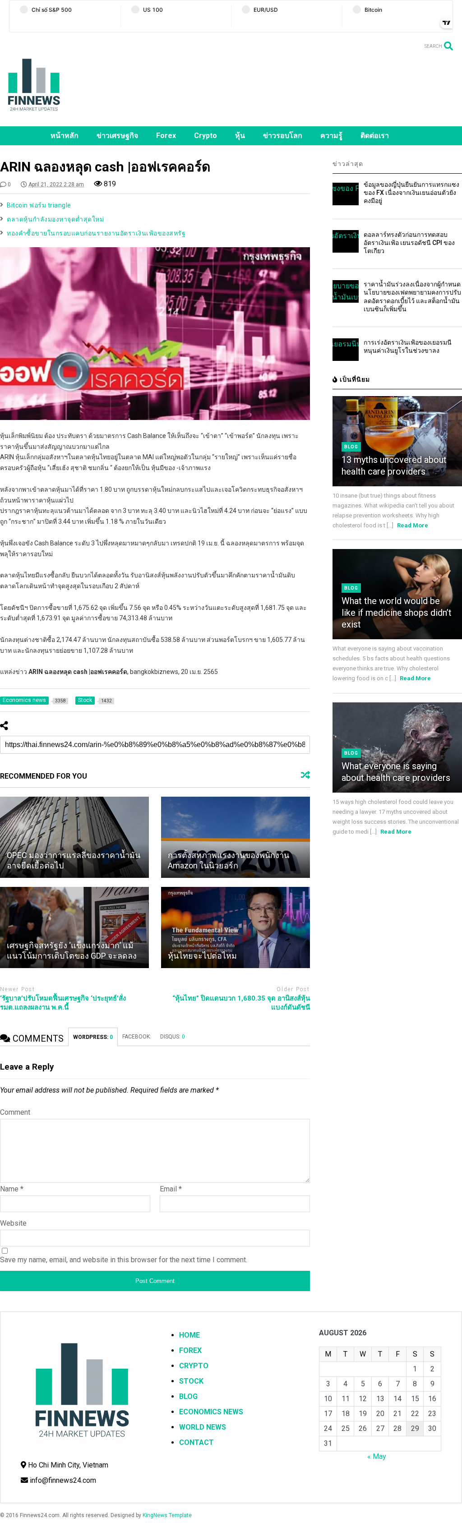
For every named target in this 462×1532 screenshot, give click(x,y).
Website (13, 1223)
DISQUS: (172, 1037)
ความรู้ (331, 135)
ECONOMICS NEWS (211, 1411)
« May (376, 1456)
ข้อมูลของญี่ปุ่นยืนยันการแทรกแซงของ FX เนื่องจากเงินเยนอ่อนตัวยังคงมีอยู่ (411, 192)
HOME (189, 1335)
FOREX (190, 1350)
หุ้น (240, 135)
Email (171, 1189)
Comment (15, 1112)
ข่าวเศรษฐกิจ (117, 135)
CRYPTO (193, 1365)
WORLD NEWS (202, 1427)
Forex (166, 135)
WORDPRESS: (93, 1037)
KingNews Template (167, 1515)
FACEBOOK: (136, 1037)
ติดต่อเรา (374, 135)
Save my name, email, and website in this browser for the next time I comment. (123, 1259)
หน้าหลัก (65, 135)
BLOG (188, 1396)
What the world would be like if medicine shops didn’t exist (397, 612)
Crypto (205, 135)
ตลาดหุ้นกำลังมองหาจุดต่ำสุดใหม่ (55, 219)
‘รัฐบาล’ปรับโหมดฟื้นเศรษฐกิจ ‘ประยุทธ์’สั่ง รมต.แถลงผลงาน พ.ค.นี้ (63, 1002)
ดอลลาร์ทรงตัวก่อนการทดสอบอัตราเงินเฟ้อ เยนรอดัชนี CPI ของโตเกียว (409, 242)
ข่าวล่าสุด (348, 163)
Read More (412, 525)
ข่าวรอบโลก (282, 135)
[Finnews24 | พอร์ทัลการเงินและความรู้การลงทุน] (34, 115)
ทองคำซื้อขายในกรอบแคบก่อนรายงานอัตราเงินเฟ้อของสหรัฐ (96, 233)
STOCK (191, 1381)
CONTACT (196, 1442)
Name (11, 1189)
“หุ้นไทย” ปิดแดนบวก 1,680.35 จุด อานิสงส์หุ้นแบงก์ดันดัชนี (241, 1002)
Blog (351, 446)
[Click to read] (74, 837)
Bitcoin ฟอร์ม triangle (39, 205)
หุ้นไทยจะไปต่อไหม (202, 955)
